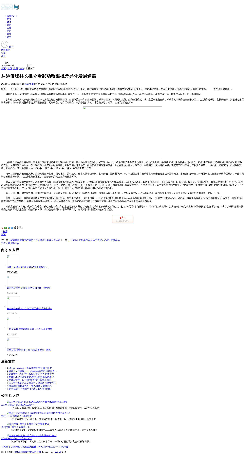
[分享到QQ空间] (9, 228)
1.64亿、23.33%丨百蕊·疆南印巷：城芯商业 (30, 368)
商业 (9, 19)
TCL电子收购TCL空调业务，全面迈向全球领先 (32, 383)
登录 (3, 53)
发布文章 (5, 243)
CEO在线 (29, 84)
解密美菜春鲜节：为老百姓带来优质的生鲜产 (29, 308)
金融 (9, 37)
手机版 (11, 447)
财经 (9, 22)
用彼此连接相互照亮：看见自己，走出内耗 (30, 386)
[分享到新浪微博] (2, 228)
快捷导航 (5, 50)
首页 (12, 16)
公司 (9, 25)
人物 (9, 28)
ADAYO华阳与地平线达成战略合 (17, 405)
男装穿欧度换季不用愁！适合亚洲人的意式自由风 (35, 240)
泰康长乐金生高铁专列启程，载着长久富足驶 (31, 377)
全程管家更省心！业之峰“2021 (16, 438)
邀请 (3, 234)
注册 (3, 56)
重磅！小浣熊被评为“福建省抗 (16, 416)
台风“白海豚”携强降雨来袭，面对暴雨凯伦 (30, 388)
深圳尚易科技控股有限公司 (27, 452)
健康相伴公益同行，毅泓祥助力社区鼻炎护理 (31, 374)
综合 (9, 31)
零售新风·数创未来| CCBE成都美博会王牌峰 (29, 350)
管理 (9, 34)
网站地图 (63, 447)
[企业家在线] (10, 9)
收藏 (5, 231)
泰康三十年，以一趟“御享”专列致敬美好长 (30, 380)
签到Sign (15, 243)
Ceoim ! (57, 452)
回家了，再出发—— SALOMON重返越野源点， (33, 371)
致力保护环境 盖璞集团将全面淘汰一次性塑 (28, 288)
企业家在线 (30, 447)
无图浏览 (20, 447)
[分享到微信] (5, 228)
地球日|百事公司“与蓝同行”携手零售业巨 (27, 267)
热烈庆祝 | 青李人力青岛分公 (15, 427)
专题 (15, 68)
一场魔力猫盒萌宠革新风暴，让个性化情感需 (29, 329)
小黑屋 (4, 447)
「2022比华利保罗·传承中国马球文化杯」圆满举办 (94, 240)
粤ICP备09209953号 (48, 447)
